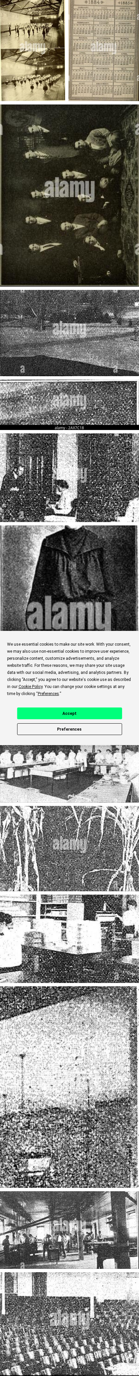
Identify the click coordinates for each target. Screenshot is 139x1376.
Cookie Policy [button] (31, 686)
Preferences (69, 729)
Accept (69, 713)
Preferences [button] (48, 693)
